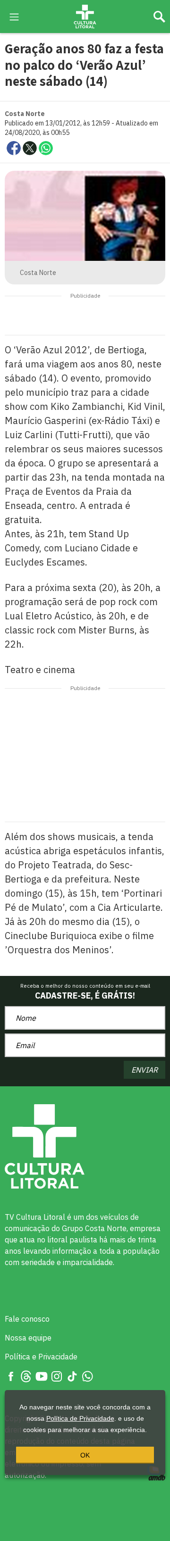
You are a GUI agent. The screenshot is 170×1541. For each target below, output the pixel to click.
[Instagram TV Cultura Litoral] (57, 1375)
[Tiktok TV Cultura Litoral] (72, 1375)
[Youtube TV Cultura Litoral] (41, 1375)
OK (85, 1455)
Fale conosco (27, 1319)
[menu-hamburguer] (14, 16)
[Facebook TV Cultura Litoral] (11, 1375)
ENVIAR (144, 1070)
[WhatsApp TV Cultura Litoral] (87, 1375)
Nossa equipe (28, 1337)
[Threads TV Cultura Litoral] (26, 1375)
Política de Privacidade (80, 1418)
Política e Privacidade (41, 1356)
